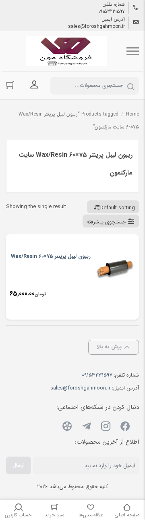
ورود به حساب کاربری (34, 85)
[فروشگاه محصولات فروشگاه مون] (66, 51)
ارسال (18, 465)
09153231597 (111, 11)
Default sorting (117, 208)
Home (132, 114)
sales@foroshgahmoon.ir (96, 26)
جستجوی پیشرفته (106, 222)
